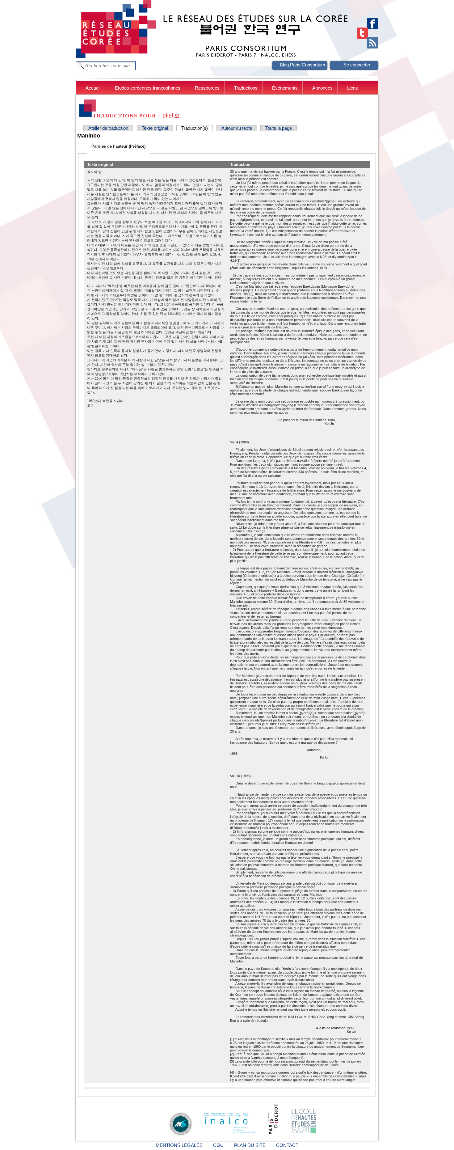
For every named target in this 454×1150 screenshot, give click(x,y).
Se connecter (356, 64)
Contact (287, 1145)
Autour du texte (236, 128)
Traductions (246, 88)
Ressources (207, 88)
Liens (352, 88)
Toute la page (278, 128)
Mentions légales (179, 1145)
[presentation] (118, 146)
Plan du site (250, 1145)
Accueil (93, 88)
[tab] (118, 147)
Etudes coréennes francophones (147, 88)
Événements (285, 88)
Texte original (155, 128)
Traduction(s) (197, 128)
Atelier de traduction (108, 128)
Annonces (322, 88)
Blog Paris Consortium (302, 64)
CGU (218, 1145)
